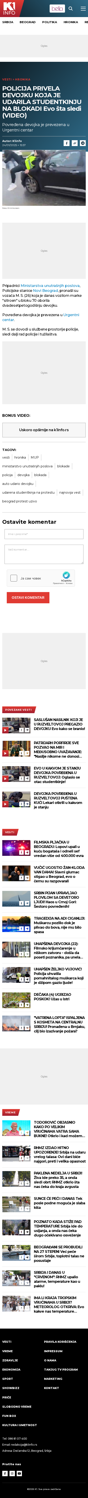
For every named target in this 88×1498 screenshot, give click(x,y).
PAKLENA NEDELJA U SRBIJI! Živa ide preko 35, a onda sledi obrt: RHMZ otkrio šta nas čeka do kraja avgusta (58, 1180)
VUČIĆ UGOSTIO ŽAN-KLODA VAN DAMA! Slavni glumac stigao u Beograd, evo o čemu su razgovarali (59, 874)
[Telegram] (83, 143)
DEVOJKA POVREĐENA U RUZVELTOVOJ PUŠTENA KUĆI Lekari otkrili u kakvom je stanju (58, 800)
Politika (49, 22)
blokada (40, 475)
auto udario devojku (17, 484)
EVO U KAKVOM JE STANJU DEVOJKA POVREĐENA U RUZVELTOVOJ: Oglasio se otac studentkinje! (57, 775)
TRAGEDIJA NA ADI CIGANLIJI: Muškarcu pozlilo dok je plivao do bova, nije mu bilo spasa (59, 925)
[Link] (75, 143)
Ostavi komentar (28, 597)
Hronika (71, 22)
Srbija (7, 22)
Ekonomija (11, 1369)
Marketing (53, 1378)
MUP (35, 457)
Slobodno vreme (16, 1406)
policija (7, 475)
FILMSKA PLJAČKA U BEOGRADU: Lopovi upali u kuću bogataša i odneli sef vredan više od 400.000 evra (58, 849)
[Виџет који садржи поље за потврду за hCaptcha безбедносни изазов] (41, 578)
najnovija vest (70, 492)
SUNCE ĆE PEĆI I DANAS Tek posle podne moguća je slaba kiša (59, 1203)
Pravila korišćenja (60, 1341)
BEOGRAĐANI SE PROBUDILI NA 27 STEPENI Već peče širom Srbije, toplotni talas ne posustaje (59, 1254)
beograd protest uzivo (19, 501)
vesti (6, 457)
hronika (20, 457)
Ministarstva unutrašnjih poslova (50, 286)
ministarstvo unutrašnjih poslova (27, 466)
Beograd (28, 22)
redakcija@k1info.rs (24, 1444)
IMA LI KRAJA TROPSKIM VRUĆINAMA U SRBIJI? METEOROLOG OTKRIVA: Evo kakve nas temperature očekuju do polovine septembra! (59, 1305)
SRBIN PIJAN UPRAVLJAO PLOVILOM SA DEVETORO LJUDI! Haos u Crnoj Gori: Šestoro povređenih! (56, 900)
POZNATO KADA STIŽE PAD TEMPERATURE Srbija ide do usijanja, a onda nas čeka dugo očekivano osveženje (58, 1228)
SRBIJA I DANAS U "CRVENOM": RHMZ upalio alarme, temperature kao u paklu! (57, 1279)
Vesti (7, 79)
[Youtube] (19, 1473)
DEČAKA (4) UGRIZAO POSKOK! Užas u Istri (52, 996)
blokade (63, 466)
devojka (23, 475)
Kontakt (51, 1388)
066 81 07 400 (17, 1438)
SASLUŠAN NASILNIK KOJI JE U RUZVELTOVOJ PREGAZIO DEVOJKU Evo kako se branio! (59, 724)
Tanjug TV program (61, 1369)
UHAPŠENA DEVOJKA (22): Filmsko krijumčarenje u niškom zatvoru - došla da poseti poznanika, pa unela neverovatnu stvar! (57, 951)
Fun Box (9, 1416)
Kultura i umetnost (19, 1425)
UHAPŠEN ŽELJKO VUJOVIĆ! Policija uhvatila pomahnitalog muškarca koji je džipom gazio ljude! (58, 976)
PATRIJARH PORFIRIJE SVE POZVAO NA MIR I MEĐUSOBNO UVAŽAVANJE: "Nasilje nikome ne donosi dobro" (58, 750)
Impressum (53, 1351)
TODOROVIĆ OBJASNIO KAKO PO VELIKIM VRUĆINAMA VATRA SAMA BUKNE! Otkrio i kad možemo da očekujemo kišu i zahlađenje (59, 1129)
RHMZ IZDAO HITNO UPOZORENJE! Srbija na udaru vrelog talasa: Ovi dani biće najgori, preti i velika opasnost (60, 1154)
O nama (50, 1360)
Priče (6, 1397)
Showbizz (10, 1388)
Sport (7, 1378)
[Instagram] (12, 1473)
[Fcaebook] (66, 143)
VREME (10, 1112)
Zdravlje (10, 1360)
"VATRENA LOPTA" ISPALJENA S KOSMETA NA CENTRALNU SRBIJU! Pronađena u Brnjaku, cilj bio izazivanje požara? (59, 1024)
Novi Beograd (45, 291)
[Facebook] (21, 730)
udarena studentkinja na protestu (28, 492)
